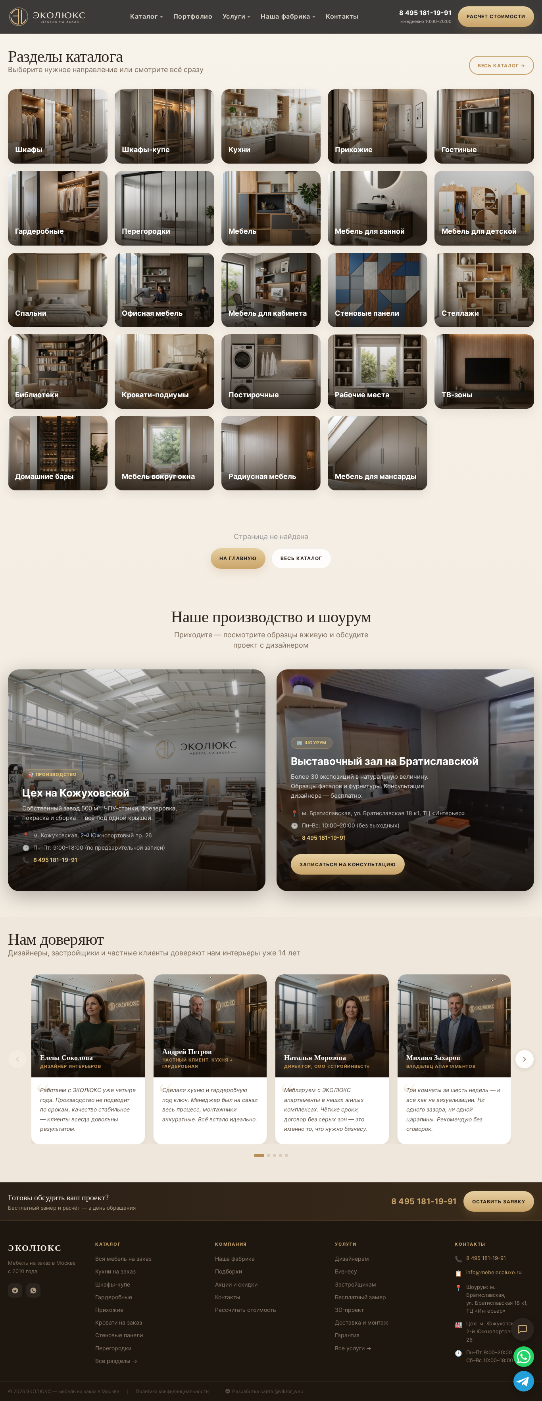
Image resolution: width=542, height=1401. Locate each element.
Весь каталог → (501, 66)
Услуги (234, 16)
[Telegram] (15, 1290)
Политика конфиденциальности (172, 1391)
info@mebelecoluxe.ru (494, 1272)
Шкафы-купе (112, 1284)
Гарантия (347, 1335)
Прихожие (109, 1309)
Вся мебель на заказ (123, 1258)
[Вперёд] (524, 1059)
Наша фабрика (285, 16)
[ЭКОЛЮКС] (49, 16)
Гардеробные (113, 1297)
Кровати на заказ (118, 1322)
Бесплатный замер (360, 1297)
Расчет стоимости (496, 16)
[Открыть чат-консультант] (522, 1329)
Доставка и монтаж (361, 1322)
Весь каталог (301, 558)
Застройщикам (355, 1284)
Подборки (228, 1271)
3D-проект (349, 1309)
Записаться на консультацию (348, 864)
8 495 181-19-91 (425, 13)
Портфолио (193, 16)
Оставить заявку (498, 1202)
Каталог (144, 16)
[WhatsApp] (33, 1290)
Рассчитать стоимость (245, 1309)
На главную (238, 558)
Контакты (342, 16)
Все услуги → (353, 1348)
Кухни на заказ (115, 1271)
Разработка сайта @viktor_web (267, 1391)
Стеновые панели (119, 1335)
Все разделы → (116, 1360)
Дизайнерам (352, 1258)
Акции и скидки (236, 1284)
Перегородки (113, 1348)
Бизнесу (346, 1271)
